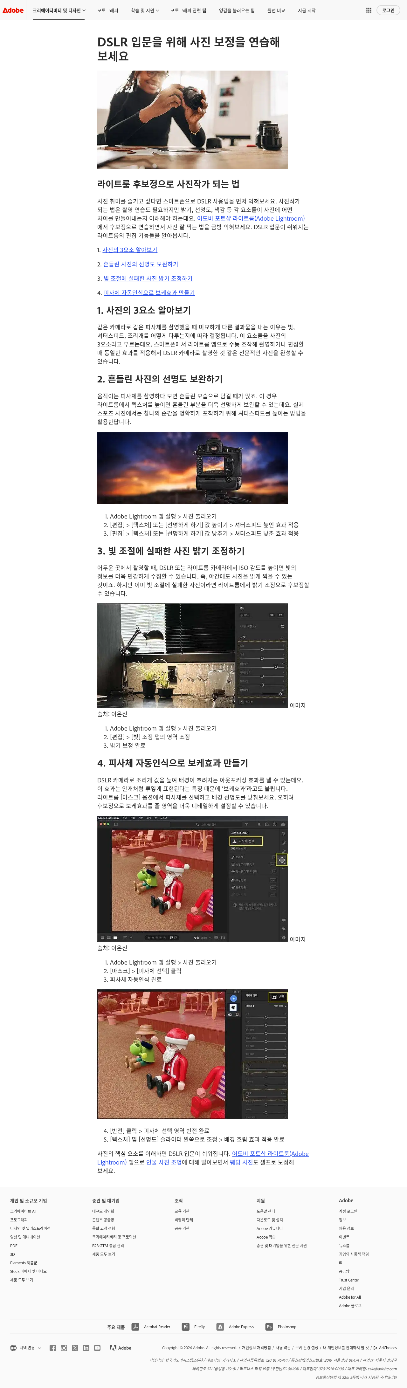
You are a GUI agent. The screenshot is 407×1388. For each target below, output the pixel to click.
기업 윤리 (346, 1288)
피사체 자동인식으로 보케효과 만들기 (149, 292)
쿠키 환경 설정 (306, 1347)
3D (12, 1254)
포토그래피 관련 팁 (188, 10)
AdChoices (388, 1347)
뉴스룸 (344, 1245)
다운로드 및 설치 (270, 1220)
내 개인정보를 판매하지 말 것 (346, 1347)
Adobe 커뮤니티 (270, 1228)
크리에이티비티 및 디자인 (57, 10)
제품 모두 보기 (21, 1280)
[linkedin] (86, 1348)
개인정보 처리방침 (256, 1347)
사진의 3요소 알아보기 (129, 249)
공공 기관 (182, 1228)
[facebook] (53, 1348)
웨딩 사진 (241, 1162)
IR (340, 1263)
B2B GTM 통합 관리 (108, 1245)
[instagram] (64, 1348)
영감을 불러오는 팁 (237, 10)
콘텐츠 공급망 (103, 1220)
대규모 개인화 (103, 1211)
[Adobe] (13, 10)
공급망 (344, 1271)
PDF (13, 1245)
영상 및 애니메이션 (25, 1237)
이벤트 (344, 1237)
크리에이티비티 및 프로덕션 (114, 1237)
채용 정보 (346, 1228)
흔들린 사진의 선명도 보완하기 (140, 263)
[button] (369, 10)
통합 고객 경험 (103, 1228)
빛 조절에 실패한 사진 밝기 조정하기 (148, 278)
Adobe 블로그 (350, 1306)
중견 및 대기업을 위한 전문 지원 (282, 1245)
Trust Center (349, 1280)
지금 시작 (307, 10)
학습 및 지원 (142, 10)
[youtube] (97, 1348)
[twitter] (75, 1348)
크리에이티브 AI (23, 1211)
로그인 (388, 10)
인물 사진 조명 (164, 1162)
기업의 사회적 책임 (354, 1254)
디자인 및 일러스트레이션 (30, 1228)
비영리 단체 (184, 1220)
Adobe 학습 (266, 1237)
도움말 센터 (266, 1211)
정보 (342, 1220)
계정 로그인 (348, 1211)
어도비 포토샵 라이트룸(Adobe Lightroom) (251, 218)
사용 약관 (283, 1347)
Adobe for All (350, 1297)
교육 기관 (182, 1211)
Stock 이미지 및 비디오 (28, 1271)
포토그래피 (108, 10)
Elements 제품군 (23, 1263)
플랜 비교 (276, 10)
